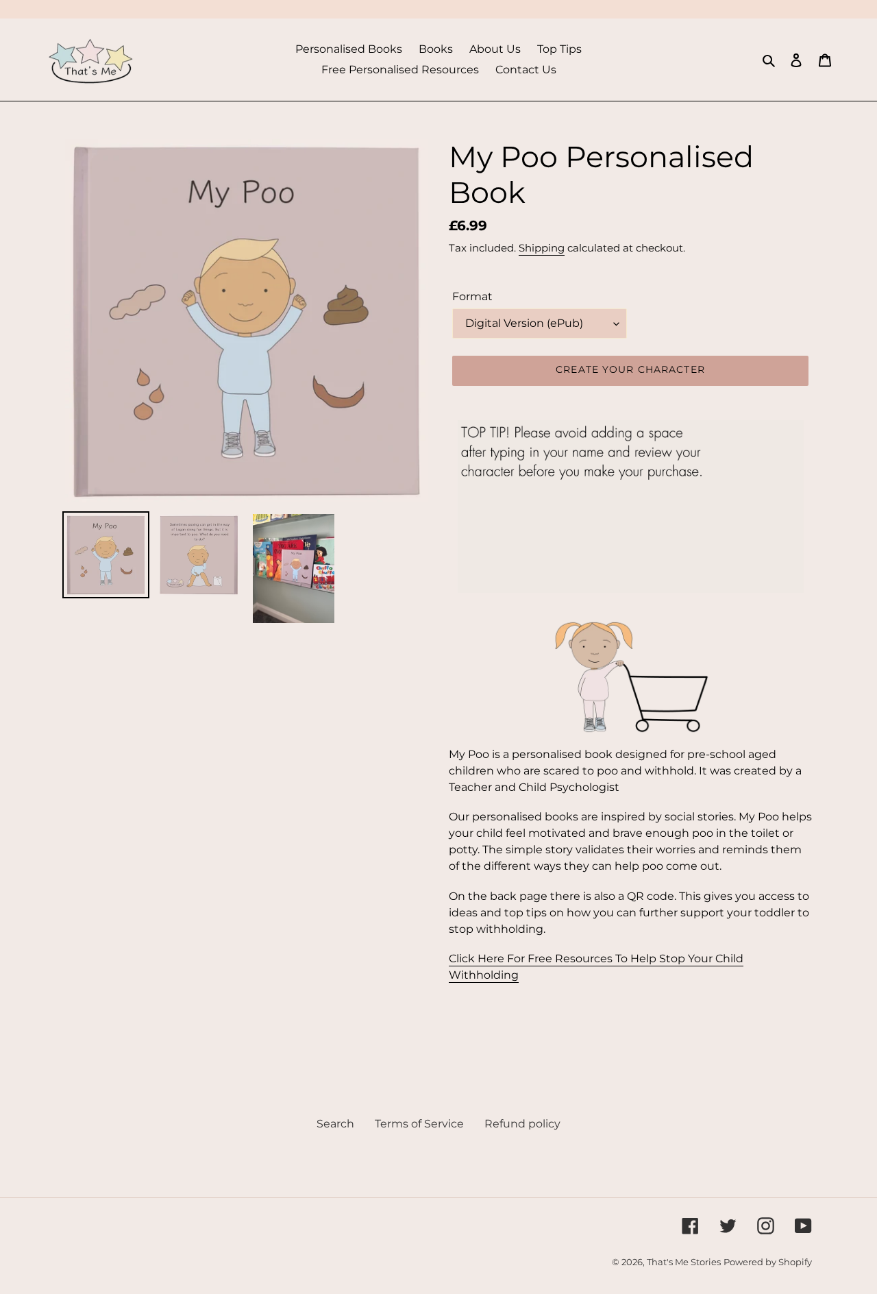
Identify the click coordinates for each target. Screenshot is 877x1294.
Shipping (542, 247)
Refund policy (522, 1123)
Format (472, 296)
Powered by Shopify (768, 1261)
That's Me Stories (684, 1261)
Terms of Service (419, 1123)
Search (335, 1123)
